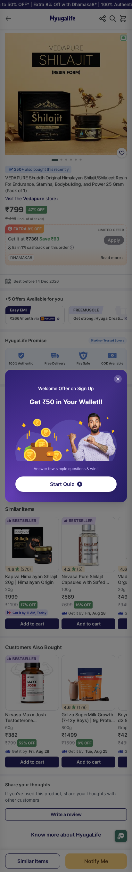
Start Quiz (62, 484)
